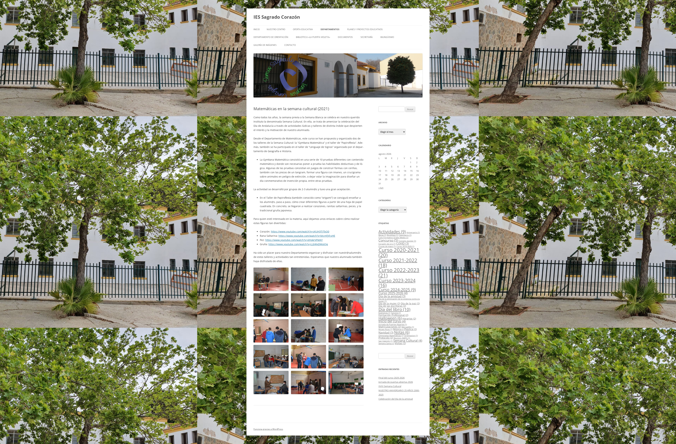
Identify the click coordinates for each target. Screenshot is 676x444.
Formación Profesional (393, 315)
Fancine (396, 313)
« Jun (380, 187)
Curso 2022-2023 (398, 273)
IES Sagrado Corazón (277, 17)
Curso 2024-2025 (397, 289)
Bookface (392, 235)
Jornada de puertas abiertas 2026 (395, 382)
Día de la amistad (391, 296)
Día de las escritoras (392, 306)
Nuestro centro (276, 29)
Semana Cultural (407, 340)
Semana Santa (386, 343)
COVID (402, 244)
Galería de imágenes (265, 45)
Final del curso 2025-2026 (391, 377)
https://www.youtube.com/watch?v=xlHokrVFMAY (294, 240)
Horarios (409, 318)
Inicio (257, 29)
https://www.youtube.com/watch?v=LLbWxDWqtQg (298, 244)
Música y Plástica (405, 329)
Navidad (385, 333)
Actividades (392, 231)
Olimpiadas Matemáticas (390, 335)
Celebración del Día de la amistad (395, 398)
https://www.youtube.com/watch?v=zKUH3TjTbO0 (300, 231)
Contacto (290, 45)
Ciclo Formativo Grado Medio (393, 237)
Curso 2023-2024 (396, 282)
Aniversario (413, 232)
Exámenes (384, 313)
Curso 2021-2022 (397, 262)
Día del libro (394, 309)
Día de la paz (410, 303)
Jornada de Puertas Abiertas (392, 324)
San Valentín (385, 341)
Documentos (345, 37)
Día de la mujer (389, 303)
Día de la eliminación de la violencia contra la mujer (399, 300)
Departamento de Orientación (271, 37)
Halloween (390, 318)
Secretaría (367, 37)
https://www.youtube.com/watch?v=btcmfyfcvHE (306, 235)
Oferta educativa (303, 29)
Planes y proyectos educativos (365, 29)
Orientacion (411, 335)
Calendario (405, 235)
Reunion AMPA (402, 338)
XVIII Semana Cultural (389, 386)
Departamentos (330, 29)
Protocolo (385, 337)
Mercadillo (408, 327)
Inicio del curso (392, 321)
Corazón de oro (387, 244)
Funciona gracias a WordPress (268, 429)
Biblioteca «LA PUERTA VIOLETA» (313, 37)
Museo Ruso (385, 329)
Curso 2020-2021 (398, 252)
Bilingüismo (387, 37)
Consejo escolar (407, 241)
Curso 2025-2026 (393, 293)
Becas (382, 235)
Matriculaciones (389, 326)
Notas (401, 332)
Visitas (400, 343)
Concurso (388, 240)
